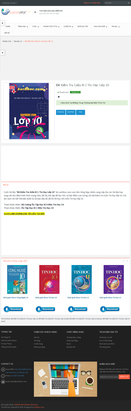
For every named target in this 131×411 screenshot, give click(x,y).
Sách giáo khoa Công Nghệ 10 (15, 297)
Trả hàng (37, 340)
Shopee (70, 112)
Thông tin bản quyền (8, 347)
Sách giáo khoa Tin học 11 (78, 297)
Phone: (8, 375)
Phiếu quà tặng (39, 347)
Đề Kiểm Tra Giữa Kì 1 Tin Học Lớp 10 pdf (54, 319)
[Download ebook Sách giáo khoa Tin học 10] (49, 279)
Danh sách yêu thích (106, 344)
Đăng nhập (96, 3)
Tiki (80, 112)
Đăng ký (87, 3)
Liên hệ (36, 337)
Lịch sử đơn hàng (105, 340)
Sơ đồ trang (38, 344)
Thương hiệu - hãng (74, 337)
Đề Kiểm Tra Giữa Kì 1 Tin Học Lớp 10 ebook (85, 319)
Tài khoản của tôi (105, 337)
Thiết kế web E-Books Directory (26, 404)
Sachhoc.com (39, 407)
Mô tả (5, 184)
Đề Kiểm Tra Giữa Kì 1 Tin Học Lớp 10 (24, 319)
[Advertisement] (65, 62)
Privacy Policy (6, 343)
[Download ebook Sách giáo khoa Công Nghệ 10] (17, 279)
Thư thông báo (104, 347)
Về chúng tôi (5, 337)
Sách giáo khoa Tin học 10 (46, 297)
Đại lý (69, 344)
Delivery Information (9, 340)
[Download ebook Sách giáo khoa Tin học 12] (114, 279)
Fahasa (60, 112)
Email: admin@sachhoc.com (16, 381)
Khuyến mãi (71, 347)
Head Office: (10, 369)
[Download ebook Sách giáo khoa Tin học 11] (82, 279)
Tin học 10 (75, 92)
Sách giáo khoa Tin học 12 (110, 297)
